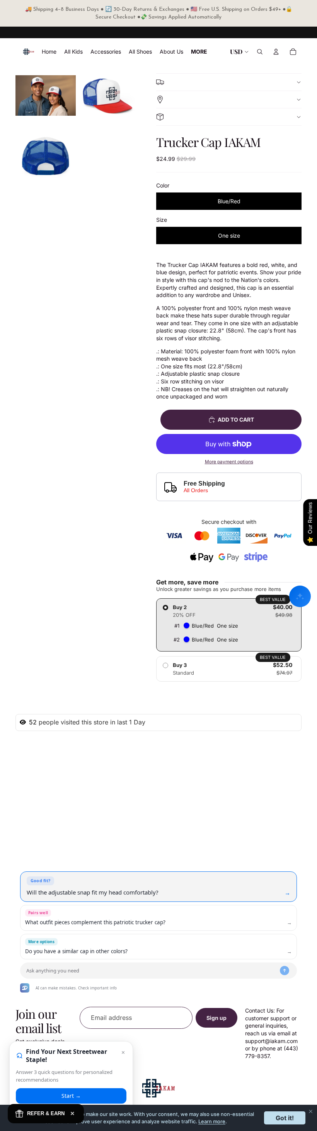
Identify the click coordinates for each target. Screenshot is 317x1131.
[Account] (276, 51)
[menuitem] (199, 52)
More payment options (229, 461)
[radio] (229, 625)
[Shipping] (229, 99)
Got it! (285, 1118)
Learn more (211, 1121)
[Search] (259, 51)
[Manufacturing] (229, 117)
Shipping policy (229, 82)
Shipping (229, 99)
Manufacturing (229, 116)
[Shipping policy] (229, 82)
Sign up (216, 1018)
